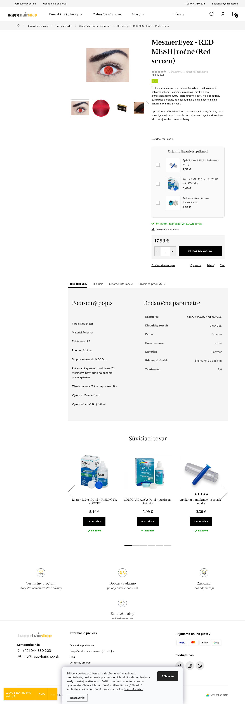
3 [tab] (143, 545)
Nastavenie (77, 698)
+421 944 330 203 (195, 3)
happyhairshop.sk (189, 665)
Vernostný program (80, 662)
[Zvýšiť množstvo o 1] (173, 251)
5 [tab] (159, 545)
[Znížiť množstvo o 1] (158, 251)
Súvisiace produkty (150, 284)
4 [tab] (151, 545)
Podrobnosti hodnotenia (196, 71)
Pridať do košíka (200, 251)
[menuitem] (66, 14)
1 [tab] (128, 545)
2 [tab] (136, 545)
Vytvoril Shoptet (219, 694)
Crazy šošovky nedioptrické (204, 317)
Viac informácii (133, 689)
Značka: (163, 265)
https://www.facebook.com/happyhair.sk (179, 665)
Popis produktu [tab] (77, 284)
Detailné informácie (162, 139)
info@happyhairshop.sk (225, 3)
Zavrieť (176, 264)
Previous (71, 492)
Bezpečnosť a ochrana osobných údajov (92, 651)
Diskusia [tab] (98, 284)
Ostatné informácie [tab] (121, 284)
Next (224, 492)
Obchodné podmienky (82, 645)
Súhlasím (168, 676)
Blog (72, 657)
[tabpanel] (94, 496)
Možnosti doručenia (168, 229)
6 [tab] (167, 545)
